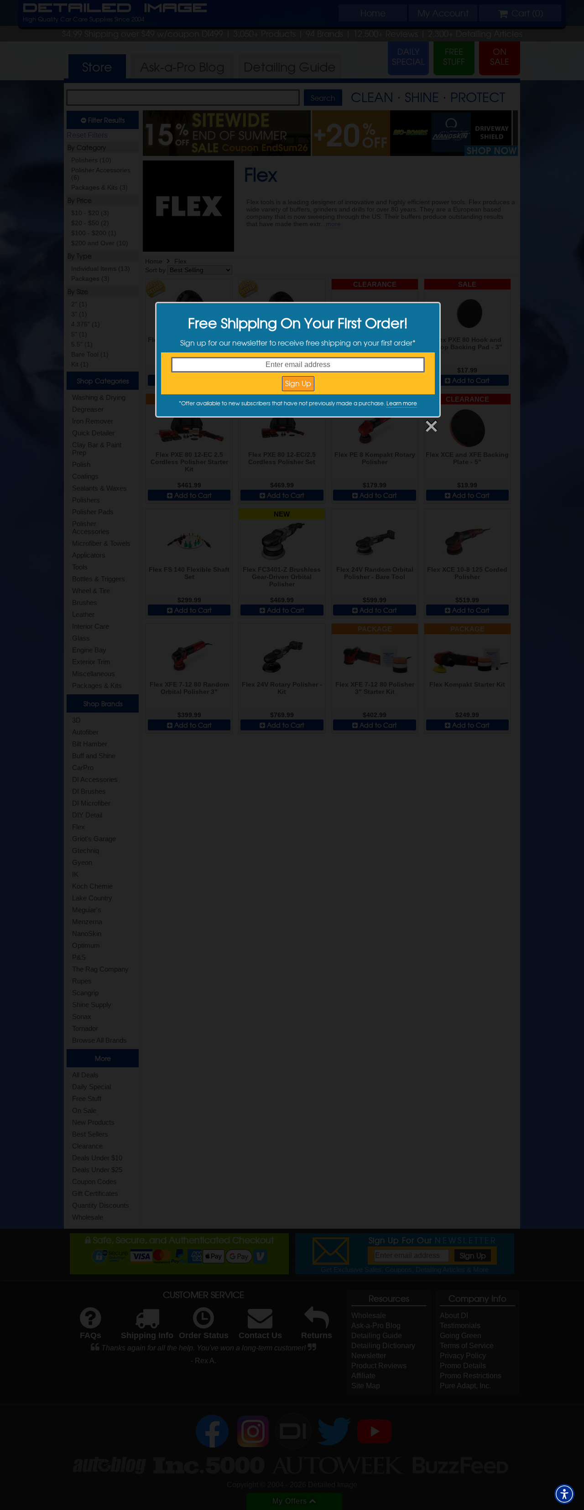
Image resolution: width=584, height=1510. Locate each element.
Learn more (401, 403)
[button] (564, 1494)
